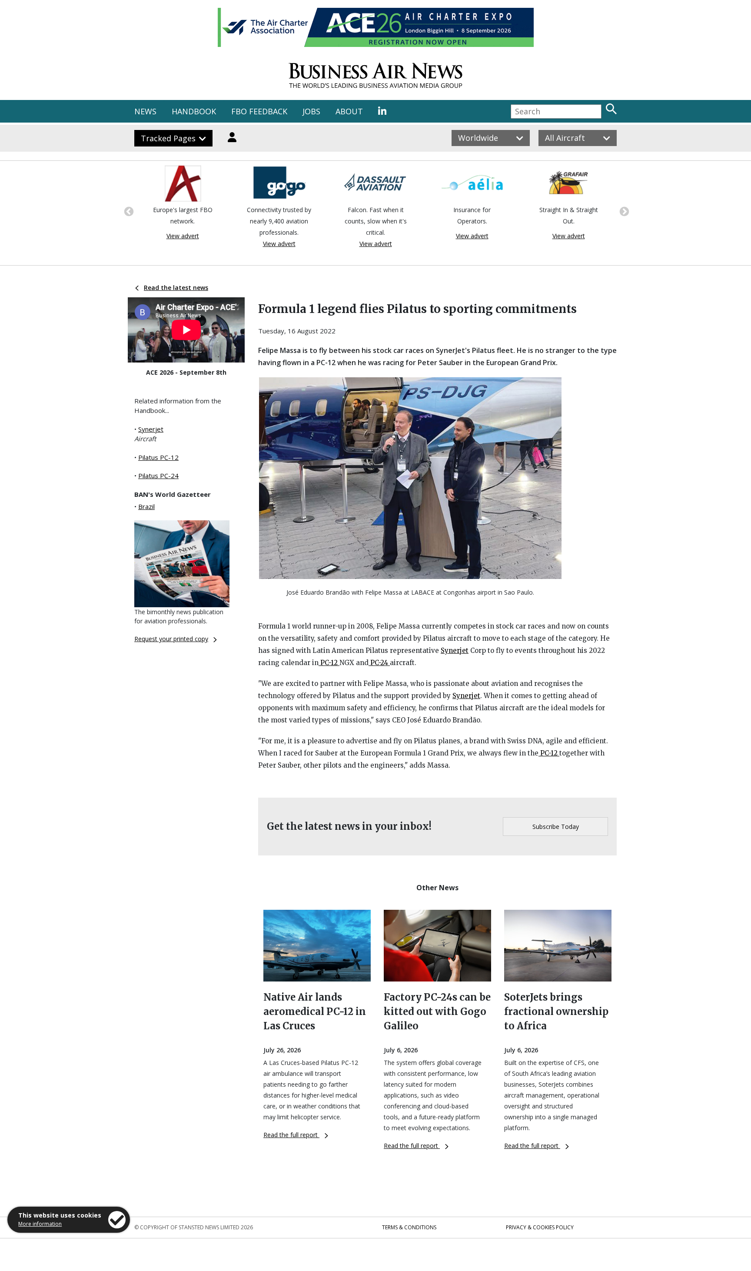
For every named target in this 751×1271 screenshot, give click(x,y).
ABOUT (349, 111)
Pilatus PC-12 (158, 457)
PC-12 (329, 663)
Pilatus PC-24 (158, 475)
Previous (127, 210)
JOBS (311, 111)
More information (40, 1224)
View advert (182, 236)
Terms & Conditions (409, 1227)
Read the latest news (176, 287)
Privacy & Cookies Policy (540, 1227)
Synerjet (150, 429)
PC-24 (379, 663)
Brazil (146, 506)
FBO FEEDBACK (259, 111)
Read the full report (291, 1135)
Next (623, 210)
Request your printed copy (171, 639)
